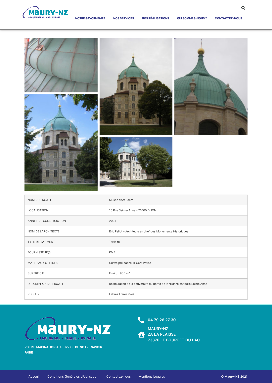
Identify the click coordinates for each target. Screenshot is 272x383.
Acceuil (33, 376)
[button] (243, 8)
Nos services (123, 18)
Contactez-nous (228, 18)
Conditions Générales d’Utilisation (72, 376)
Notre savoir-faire (90, 18)
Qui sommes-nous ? (192, 18)
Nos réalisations (155, 18)
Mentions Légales (152, 376)
